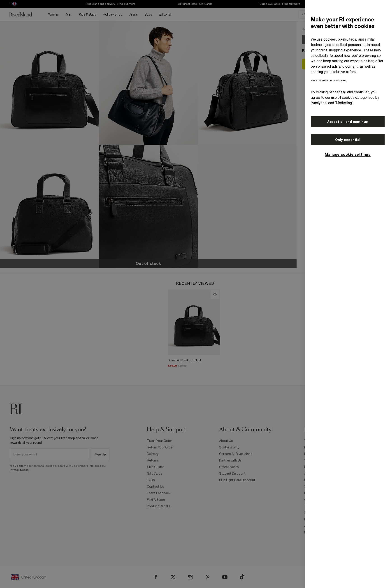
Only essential (347, 140)
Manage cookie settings (347, 154)
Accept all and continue (347, 122)
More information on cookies (328, 80)
